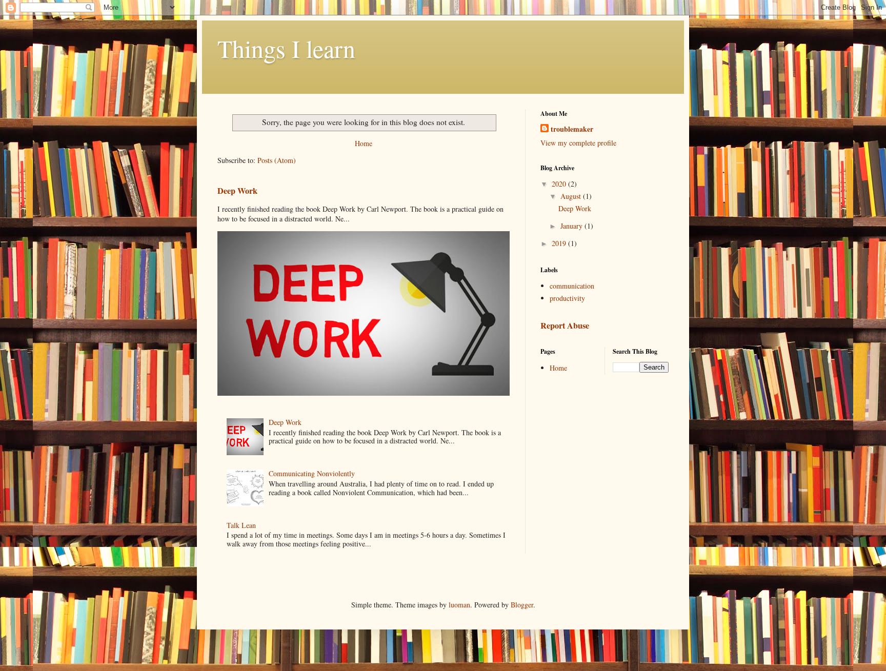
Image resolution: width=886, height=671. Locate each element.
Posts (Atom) (276, 160)
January (572, 226)
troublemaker (572, 129)
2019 (560, 243)
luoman (459, 604)
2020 (560, 184)
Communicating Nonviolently (312, 473)
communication (572, 286)
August (571, 196)
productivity (567, 298)
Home (363, 143)
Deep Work (237, 191)
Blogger (522, 604)
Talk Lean (241, 525)
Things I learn (286, 48)
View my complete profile (578, 143)
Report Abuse (564, 325)
